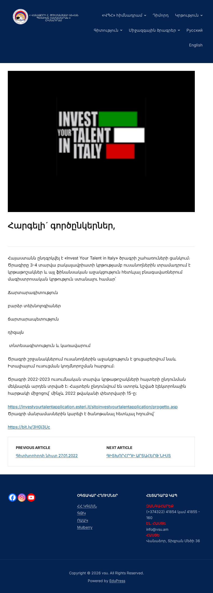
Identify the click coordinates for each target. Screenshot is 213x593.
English (196, 45)
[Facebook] (12, 497)
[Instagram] (22, 497)
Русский (195, 30)
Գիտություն (106, 30)
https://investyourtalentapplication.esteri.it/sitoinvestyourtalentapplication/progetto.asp (93, 406)
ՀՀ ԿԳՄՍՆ (87, 506)
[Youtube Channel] (31, 497)
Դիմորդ (161, 15)
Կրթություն (187, 15)
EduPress (117, 580)
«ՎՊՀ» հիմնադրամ (122, 15)
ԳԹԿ (81, 513)
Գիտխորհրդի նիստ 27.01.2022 (47, 455)
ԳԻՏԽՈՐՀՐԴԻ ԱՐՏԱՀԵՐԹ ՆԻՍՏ (138, 455)
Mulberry (84, 527)
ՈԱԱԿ (82, 520)
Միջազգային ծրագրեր (152, 30)
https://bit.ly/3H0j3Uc (29, 427)
